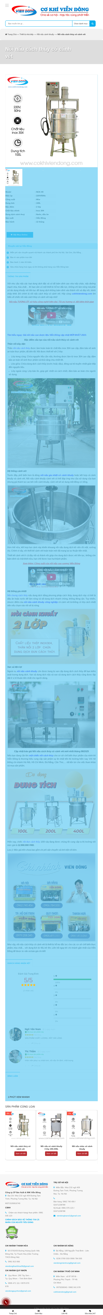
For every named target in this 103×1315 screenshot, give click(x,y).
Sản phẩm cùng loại (20, 1106)
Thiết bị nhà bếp (26, 34)
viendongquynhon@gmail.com (18, 1291)
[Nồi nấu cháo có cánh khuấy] (82, 1125)
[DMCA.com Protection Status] (11, 1232)
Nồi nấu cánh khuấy (45, 34)
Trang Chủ (12, 34)
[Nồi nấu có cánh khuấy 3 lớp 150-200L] (51, 1125)
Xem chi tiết (21, 1153)
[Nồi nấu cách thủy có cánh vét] (20, 1125)
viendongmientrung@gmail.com (67, 1263)
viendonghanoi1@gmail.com (69, 1216)
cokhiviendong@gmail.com (65, 1292)
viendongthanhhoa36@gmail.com (19, 1266)
